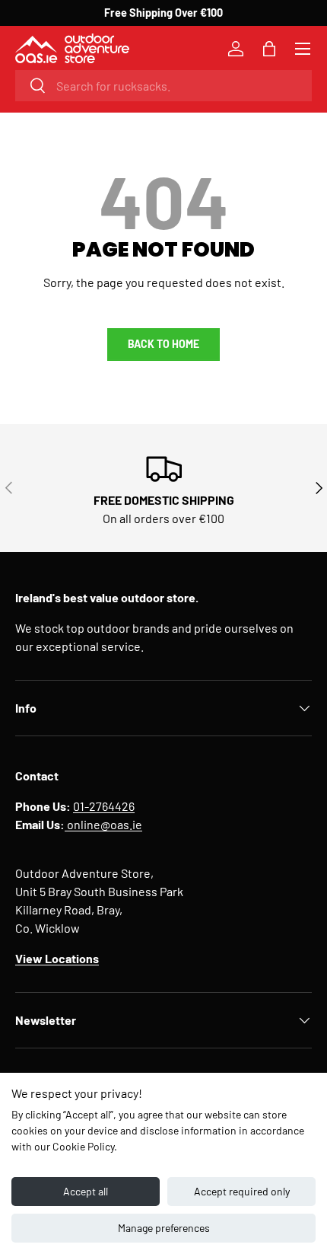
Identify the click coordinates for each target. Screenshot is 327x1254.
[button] (269, 48)
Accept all (85, 1191)
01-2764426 (104, 806)
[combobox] (163, 85)
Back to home (163, 343)
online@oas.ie (103, 824)
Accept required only (242, 1191)
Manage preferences (164, 1227)
